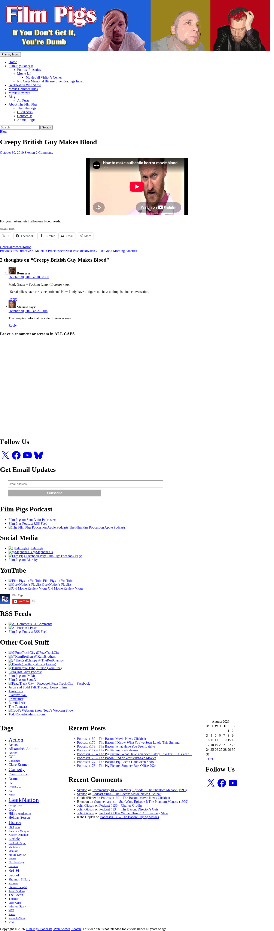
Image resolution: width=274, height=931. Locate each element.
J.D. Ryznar (14, 827)
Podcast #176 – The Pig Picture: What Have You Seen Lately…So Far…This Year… (134, 754)
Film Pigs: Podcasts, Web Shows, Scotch (53, 929)
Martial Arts (14, 847)
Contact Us (24, 116)
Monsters (13, 850)
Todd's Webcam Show (58, 710)
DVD (11, 783)
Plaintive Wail (18, 695)
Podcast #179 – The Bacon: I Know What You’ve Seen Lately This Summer (128, 742)
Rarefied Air (17, 703)
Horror (26, 247)
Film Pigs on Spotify (22, 679)
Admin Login (26, 120)
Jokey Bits (16, 691)
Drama (14, 778)
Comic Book (18, 774)
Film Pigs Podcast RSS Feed (28, 523)
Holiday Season (19, 817)
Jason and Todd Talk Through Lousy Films (38, 687)
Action (16, 740)
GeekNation (24, 799)
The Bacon (16, 895)
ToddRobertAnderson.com (27, 714)
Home (13, 62)
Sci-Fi (14, 870)
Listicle (14, 839)
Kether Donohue (18, 834)
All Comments (42, 624)
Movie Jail (24, 73)
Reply (13, 299)
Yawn (12, 914)
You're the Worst (17, 918)
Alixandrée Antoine (23, 749)
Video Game (15, 902)
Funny (12, 795)
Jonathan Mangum (19, 831)
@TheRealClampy (50, 660)
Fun (10, 790)
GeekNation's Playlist (56, 584)
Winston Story (17, 906)
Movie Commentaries (23, 89)
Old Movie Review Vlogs (65, 588)
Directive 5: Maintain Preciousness (32, 251)
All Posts (23, 100)
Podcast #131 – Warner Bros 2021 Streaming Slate (133, 813)
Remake (13, 866)
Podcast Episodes (29, 70)
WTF (11, 910)
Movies (12, 858)
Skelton (30, 152)
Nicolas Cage (16, 862)
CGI (12, 756)
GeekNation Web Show (25, 85)
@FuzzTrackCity (47, 652)
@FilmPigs (35, 548)
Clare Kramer (19, 765)
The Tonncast (18, 706)
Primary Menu (10, 54)
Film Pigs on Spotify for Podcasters (32, 519)
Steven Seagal (18, 887)
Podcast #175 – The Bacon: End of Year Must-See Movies (116, 758)
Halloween (14, 247)
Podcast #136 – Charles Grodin (120, 805)
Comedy (17, 769)
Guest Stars (25, 112)
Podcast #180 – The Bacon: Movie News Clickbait (111, 738)
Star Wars (13, 883)
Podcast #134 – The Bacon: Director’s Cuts (128, 809)
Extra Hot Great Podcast (25, 672)
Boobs (13, 753)
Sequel (14, 875)
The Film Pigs (26, 108)
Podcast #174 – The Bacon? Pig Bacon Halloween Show (116, 762)
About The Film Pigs (23, 104)
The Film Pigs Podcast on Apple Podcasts (96, 527)
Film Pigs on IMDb (22, 676)
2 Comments (44, 152)
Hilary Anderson (20, 813)
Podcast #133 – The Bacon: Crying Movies (129, 817)
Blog (12, 96)
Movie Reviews (19, 93)
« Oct (209, 759)
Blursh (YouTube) (49, 668)
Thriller (13, 898)
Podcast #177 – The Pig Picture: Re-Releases (107, 750)
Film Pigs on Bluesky (23, 560)
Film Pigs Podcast (21, 66)
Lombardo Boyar (17, 843)
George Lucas (15, 805)
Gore (3, 247)
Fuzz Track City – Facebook (70, 683)
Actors (13, 744)
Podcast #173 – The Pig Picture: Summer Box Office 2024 (116, 765)
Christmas (14, 760)
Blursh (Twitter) (45, 664)
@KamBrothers (44, 656)
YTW (11, 922)
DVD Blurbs (15, 787)
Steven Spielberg (17, 891)
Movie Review (17, 854)
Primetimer (16, 699)
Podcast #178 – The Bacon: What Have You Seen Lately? (116, 746)
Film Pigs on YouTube (57, 580)
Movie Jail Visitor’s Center (44, 77)
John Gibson (85, 805)
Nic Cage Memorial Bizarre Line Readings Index (50, 81)
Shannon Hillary (19, 879)
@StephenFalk (42, 552)
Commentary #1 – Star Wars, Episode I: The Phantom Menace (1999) (139, 790)
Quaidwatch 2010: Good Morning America (101, 251)
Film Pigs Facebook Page (64, 556)
